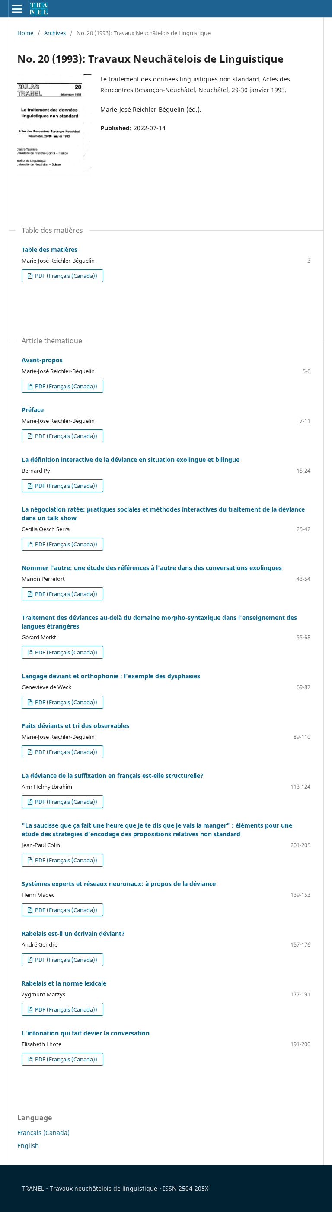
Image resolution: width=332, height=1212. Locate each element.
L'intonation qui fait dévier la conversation (86, 1033)
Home (25, 33)
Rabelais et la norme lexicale (64, 983)
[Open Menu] (17, 8)
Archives (55, 33)
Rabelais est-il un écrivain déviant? (73, 933)
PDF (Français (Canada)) (65, 276)
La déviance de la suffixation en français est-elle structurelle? (113, 775)
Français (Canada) (43, 1132)
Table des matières (49, 249)
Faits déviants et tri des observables (75, 726)
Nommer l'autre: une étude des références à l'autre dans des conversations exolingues (152, 568)
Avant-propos (42, 360)
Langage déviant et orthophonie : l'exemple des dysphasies (111, 676)
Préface (33, 410)
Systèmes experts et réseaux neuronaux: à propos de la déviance (119, 884)
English (28, 1145)
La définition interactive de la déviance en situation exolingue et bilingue (130, 459)
